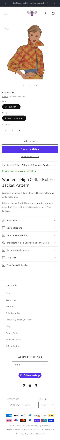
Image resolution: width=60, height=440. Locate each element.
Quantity (5, 124)
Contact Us (11, 300)
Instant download (14, 118)
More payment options (30, 156)
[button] (6, 13)
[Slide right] (36, 85)
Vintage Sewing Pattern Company (28, 426)
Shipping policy (13, 313)
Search (9, 293)
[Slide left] (23, 85)
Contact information (39, 434)
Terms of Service (13, 339)
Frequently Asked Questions (19, 319)
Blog (8, 326)
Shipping (5, 96)
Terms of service (47, 429)
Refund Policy (12, 346)
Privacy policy (33, 429)
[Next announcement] (54, 3)
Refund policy (20, 429)
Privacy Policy (12, 333)
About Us (10, 306)
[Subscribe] (44, 364)
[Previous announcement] (5, 3)
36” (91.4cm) (11, 106)
